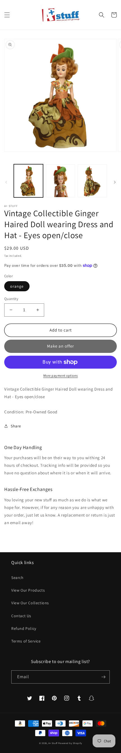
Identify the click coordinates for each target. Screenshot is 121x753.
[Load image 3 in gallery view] (92, 180)
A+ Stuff (52, 743)
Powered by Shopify (70, 743)
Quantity (11, 298)
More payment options (60, 375)
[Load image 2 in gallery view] (60, 180)
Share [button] (16, 426)
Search (17, 577)
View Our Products (28, 590)
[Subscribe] (103, 677)
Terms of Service (26, 641)
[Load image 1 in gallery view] (28, 180)
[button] (7, 15)
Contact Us (21, 615)
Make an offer (60, 346)
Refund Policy (23, 628)
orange (17, 286)
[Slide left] (6, 182)
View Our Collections (30, 602)
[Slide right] (115, 182)
